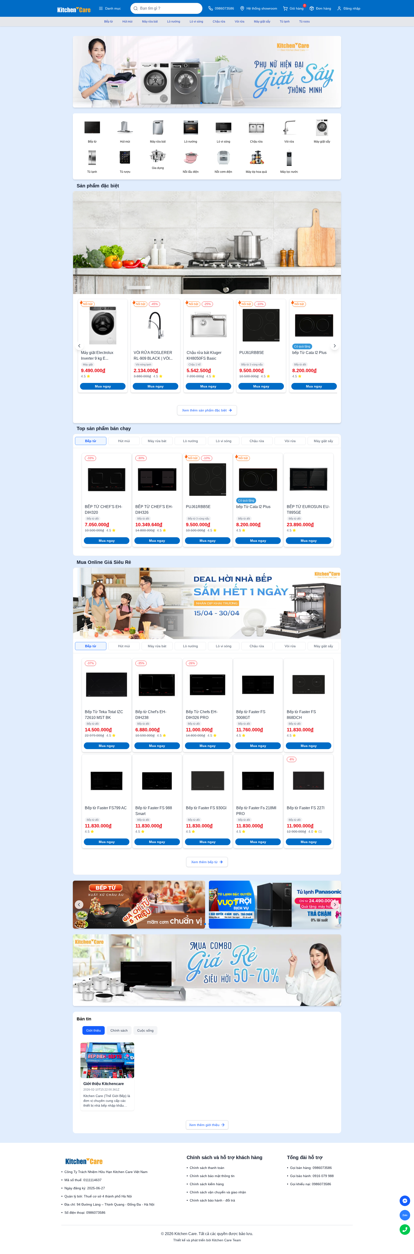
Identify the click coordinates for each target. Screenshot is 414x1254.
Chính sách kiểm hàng (207, 1184)
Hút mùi (127, 21)
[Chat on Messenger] (405, 1201)
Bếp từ (108, 21)
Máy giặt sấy (262, 21)
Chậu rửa (219, 21)
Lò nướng (173, 21)
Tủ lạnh (285, 21)
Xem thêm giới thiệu (204, 1125)
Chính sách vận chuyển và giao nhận (218, 1192)
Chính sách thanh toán (207, 1168)
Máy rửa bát (150, 21)
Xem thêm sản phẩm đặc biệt (204, 410)
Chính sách (119, 1030)
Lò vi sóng (196, 21)
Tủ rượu (304, 21)
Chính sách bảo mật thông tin (212, 1176)
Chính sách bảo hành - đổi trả (212, 1200)
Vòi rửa (239, 21)
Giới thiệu (93, 1030)
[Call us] (405, 1229)
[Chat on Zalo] (405, 1215)
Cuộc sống (145, 1030)
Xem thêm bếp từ (204, 862)
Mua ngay (103, 386)
